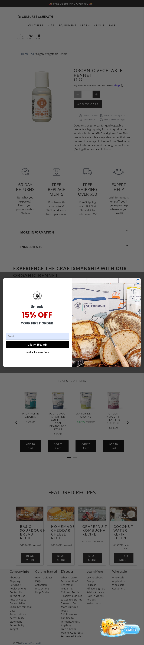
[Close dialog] (138, 281)
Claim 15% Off (37, 344)
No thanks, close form (37, 352)
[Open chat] (118, 627)
